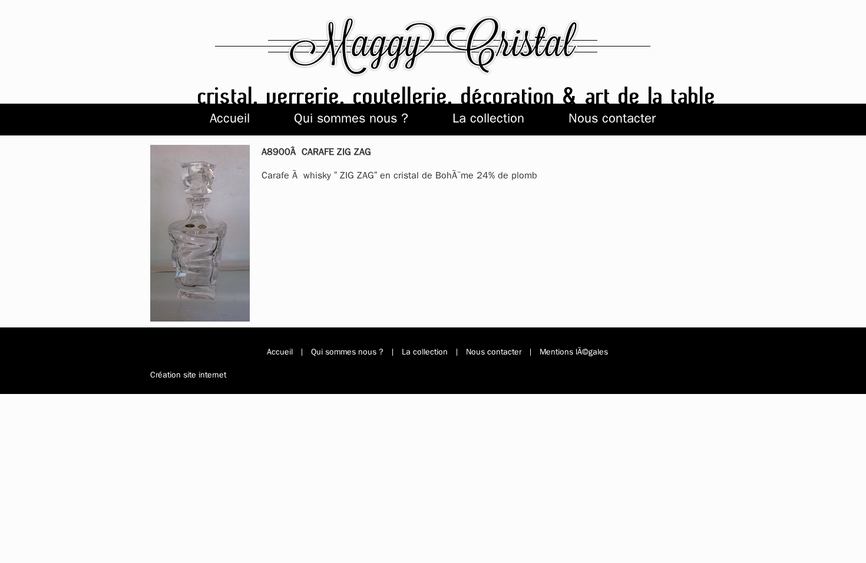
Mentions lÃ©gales (574, 352)
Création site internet (188, 375)
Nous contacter (612, 118)
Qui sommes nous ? (351, 118)
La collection (488, 118)
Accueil (230, 118)
